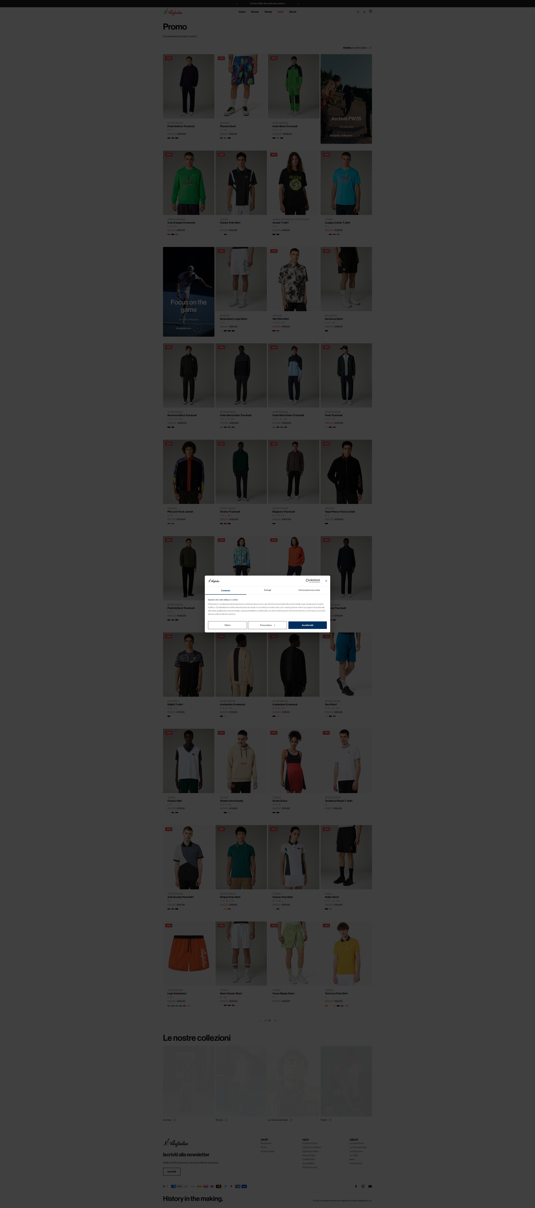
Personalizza (266, 625)
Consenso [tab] (225, 590)
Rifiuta (227, 625)
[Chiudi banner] (326, 581)
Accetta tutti (307, 625)
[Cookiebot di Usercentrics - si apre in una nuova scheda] (308, 581)
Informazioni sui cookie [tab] (309, 590)
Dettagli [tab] (267, 590)
